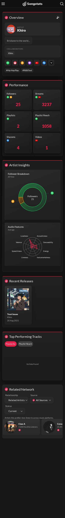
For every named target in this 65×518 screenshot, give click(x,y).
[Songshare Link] (57, 17)
